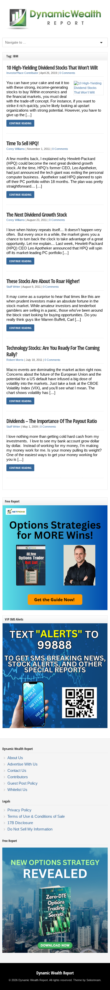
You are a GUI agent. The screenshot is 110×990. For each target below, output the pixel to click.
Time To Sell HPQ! (22, 143)
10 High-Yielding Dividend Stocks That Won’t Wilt (52, 67)
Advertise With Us (22, 764)
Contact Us (16, 770)
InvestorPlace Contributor (22, 72)
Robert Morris (15, 359)
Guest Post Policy (22, 783)
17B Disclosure (20, 823)
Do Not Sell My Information (29, 829)
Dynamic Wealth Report (55, 973)
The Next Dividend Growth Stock (36, 214)
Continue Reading (20, 123)
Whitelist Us (17, 789)
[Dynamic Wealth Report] (55, 29)
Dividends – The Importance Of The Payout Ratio (51, 421)
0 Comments (67, 72)
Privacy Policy (19, 810)
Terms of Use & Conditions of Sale (36, 816)
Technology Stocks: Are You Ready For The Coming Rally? (53, 351)
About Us (15, 758)
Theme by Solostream (87, 980)
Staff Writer (13, 286)
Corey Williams (15, 148)
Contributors (17, 777)
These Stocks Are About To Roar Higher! (43, 281)
